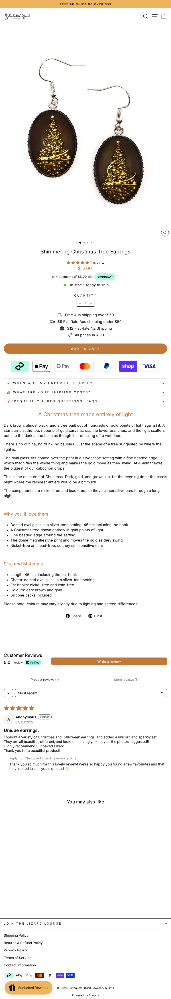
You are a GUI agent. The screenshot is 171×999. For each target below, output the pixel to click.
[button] (78, 262)
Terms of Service (17, 958)
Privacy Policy (15, 950)
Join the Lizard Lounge (33, 923)
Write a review (109, 661)
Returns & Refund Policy (23, 943)
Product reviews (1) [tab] (45, 679)
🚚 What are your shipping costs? (49, 392)
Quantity (85, 295)
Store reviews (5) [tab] (126, 679)
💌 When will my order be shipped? (50, 383)
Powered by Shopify (85, 995)
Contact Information (20, 965)
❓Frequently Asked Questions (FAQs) (53, 401)
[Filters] (8, 693)
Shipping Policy (16, 935)
